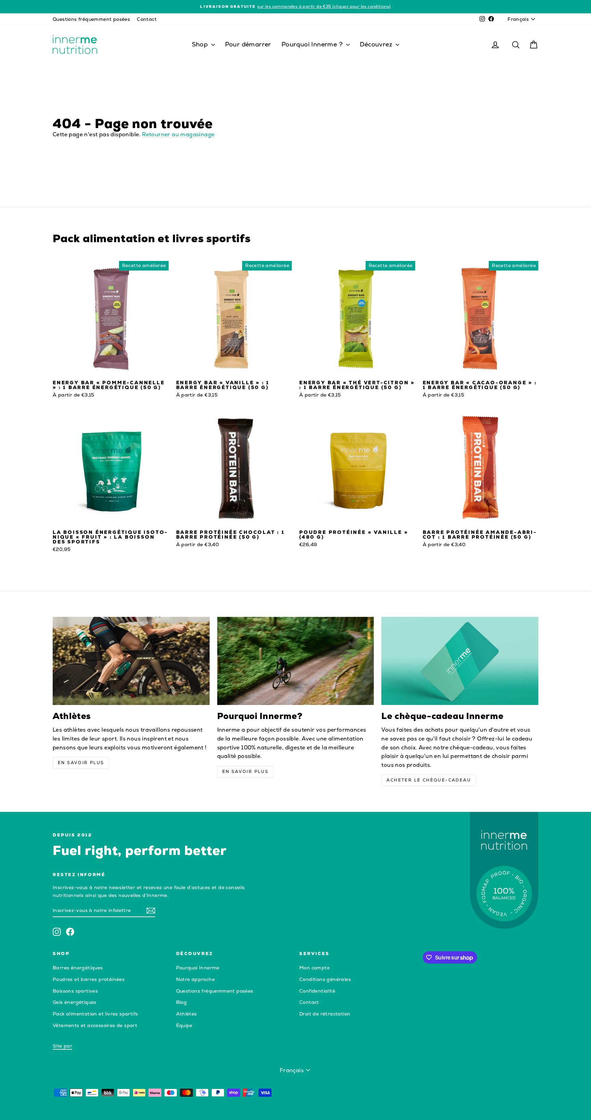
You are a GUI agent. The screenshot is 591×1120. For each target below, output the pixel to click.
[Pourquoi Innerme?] (295, 661)
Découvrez (377, 44)
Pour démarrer (248, 44)
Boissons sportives (75, 991)
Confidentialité (317, 991)
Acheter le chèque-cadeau (428, 780)
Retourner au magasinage (178, 134)
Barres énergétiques (78, 968)
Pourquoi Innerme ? (313, 44)
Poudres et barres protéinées (88, 979)
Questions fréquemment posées (91, 19)
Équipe (184, 1025)
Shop (201, 44)
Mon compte (314, 968)
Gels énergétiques (74, 1002)
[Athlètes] (131, 661)
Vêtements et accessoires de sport (95, 1025)
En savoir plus (81, 762)
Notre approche (195, 979)
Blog (181, 1002)
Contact (147, 19)
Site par (62, 1046)
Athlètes (186, 1014)
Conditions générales (325, 979)
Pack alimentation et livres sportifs (95, 1014)
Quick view (110, 370)
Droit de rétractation (324, 1014)
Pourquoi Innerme (198, 968)
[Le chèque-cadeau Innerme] (459, 661)
